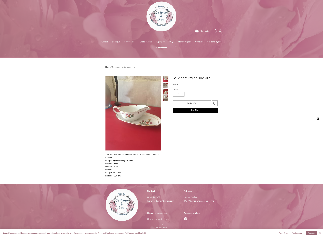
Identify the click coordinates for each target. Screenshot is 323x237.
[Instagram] (185, 218)
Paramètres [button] (283, 233)
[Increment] (182, 94)
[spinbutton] (178, 94)
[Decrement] (174, 94)
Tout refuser (297, 233)
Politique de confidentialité (135, 233)
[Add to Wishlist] (215, 103)
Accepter (311, 233)
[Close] (319, 233)
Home (108, 67)
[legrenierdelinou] (318, 118)
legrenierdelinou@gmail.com (160, 201)
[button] (221, 31)
